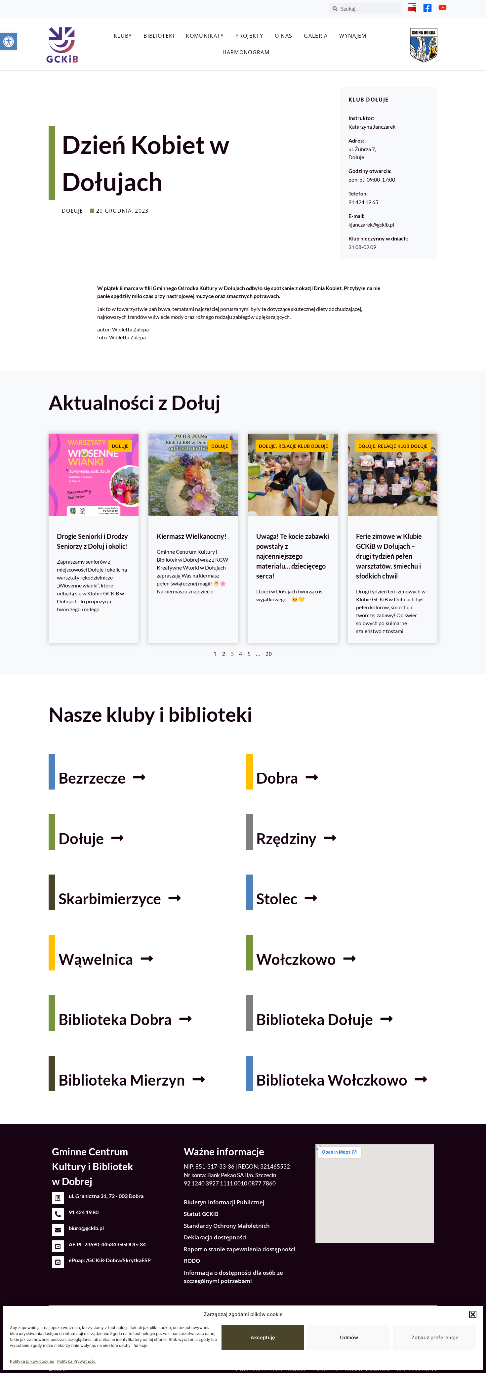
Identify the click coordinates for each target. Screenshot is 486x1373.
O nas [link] (284, 35)
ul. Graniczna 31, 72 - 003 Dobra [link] (106, 1196)
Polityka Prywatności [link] (77, 1361)
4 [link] (240, 654)
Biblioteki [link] (158, 35)
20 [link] (268, 654)
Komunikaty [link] (205, 35)
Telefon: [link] (358, 193)
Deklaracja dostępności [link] (215, 1237)
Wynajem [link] (352, 35)
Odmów (349, 1337)
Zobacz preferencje (435, 1337)
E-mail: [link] (356, 216)
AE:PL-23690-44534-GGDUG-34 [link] (107, 1244)
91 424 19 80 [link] (84, 1212)
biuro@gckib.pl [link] (86, 1228)
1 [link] (215, 654)
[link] (8, 41)
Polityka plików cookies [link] (32, 1361)
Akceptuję (263, 1337)
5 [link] (249, 654)
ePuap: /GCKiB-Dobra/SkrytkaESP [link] (110, 1260)
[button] (472, 1314)
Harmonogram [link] (246, 52)
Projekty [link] (249, 35)
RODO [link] (192, 1261)
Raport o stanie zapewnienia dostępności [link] (239, 1249)
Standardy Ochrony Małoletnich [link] (227, 1225)
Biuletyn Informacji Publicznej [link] (224, 1202)
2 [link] (223, 654)
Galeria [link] (316, 35)
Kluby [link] (123, 35)
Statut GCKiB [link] (201, 1214)
